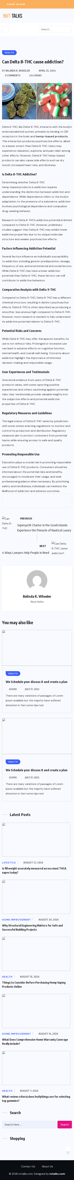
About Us (47, 1166)
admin (13, 689)
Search (65, 1124)
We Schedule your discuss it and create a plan (36, 682)
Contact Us (28, 1166)
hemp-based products (16, 187)
